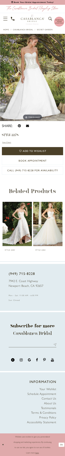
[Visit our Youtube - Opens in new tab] (52, 360)
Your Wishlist (47, 389)
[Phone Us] (12, 18)
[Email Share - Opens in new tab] (27, 126)
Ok (61, 444)
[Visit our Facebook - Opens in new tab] (37, 360)
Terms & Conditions (43, 412)
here (37, 453)
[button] (5, 18)
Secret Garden (45, 30)
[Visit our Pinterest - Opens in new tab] (44, 360)
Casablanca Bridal (23, 30)
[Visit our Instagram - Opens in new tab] (21, 360)
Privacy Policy (47, 417)
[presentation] (17, 224)
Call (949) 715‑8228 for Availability (32, 170)
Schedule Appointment (41, 394)
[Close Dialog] (3, 444)
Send (54, 344)
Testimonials (48, 408)
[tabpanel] (32, 77)
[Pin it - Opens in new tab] (19, 126)
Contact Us (49, 398)
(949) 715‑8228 (22, 274)
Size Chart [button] (6, 142)
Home (6, 30)
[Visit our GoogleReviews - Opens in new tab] (29, 360)
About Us (50, 403)
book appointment (33, 160)
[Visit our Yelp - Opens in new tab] (13, 360)
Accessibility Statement (41, 422)
